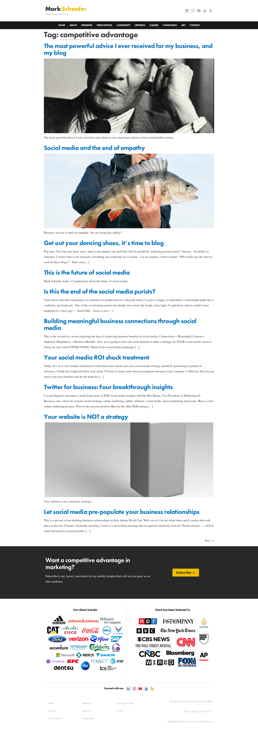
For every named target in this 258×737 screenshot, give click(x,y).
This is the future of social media (87, 272)
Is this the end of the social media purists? (99, 291)
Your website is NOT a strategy (86, 417)
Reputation (87, 703)
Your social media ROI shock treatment (96, 357)
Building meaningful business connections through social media (120, 324)
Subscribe (86, 710)
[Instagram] (193, 11)
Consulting (170, 25)
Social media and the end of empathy (94, 148)
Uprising (140, 25)
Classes (153, 25)
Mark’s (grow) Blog (124, 703)
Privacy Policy (88, 718)
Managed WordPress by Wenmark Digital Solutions (190, 721)
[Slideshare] (205, 11)
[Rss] (211, 11)
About (73, 25)
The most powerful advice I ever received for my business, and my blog (128, 49)
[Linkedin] (187, 11)
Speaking (86, 25)
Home (61, 25)
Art (183, 25)
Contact (195, 25)
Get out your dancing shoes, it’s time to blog (104, 243)
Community (123, 25)
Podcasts (52, 710)
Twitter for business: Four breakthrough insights (108, 387)
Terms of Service (55, 718)
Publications (104, 25)
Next (209, 540)
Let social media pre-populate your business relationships (121, 512)
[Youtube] (199, 11)
